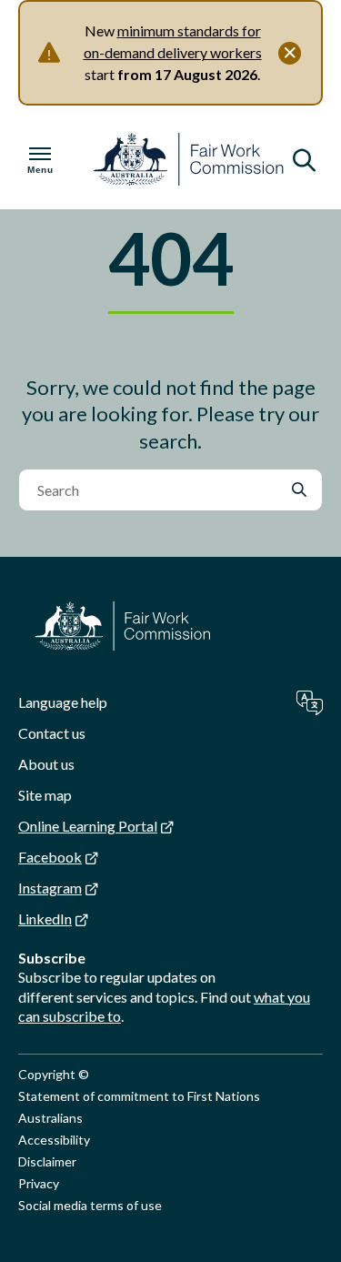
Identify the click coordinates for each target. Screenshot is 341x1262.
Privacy (38, 1183)
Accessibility (54, 1139)
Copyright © (53, 1074)
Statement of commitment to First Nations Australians (139, 1107)
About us (46, 763)
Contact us (51, 733)
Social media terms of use (90, 1205)
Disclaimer (47, 1161)
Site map (45, 794)
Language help (62, 702)
